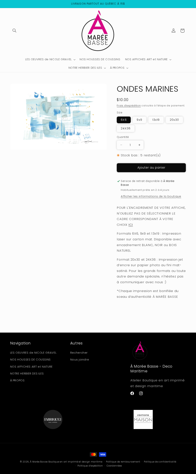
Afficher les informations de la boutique (151, 196)
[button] (14, 30)
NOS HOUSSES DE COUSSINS (30, 359)
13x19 (156, 120)
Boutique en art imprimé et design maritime (75, 461)
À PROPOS (17, 380)
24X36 (125, 128)
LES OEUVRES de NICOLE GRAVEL (33, 353)
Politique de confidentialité (160, 461)
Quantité (123, 137)
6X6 (124, 120)
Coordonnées (114, 465)
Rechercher (79, 353)
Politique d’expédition (90, 465)
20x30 (174, 120)
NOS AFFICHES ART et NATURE (31, 367)
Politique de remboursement (123, 461)
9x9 (139, 120)
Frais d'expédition (129, 105)
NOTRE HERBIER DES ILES (27, 373)
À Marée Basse (39, 461)
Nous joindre (79, 359)
